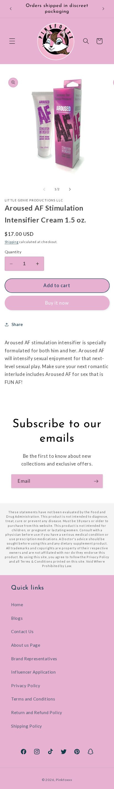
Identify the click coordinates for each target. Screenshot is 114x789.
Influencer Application (33, 671)
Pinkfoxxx (64, 780)
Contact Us (22, 631)
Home (17, 604)
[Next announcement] (103, 9)
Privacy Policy (25, 685)
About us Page (25, 645)
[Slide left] (44, 189)
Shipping (12, 242)
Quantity (13, 251)
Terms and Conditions (33, 698)
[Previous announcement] (11, 9)
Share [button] (17, 324)
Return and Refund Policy (36, 712)
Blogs (17, 618)
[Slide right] (70, 189)
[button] (12, 41)
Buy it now (57, 303)
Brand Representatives (34, 658)
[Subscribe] (96, 481)
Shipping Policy (26, 726)
